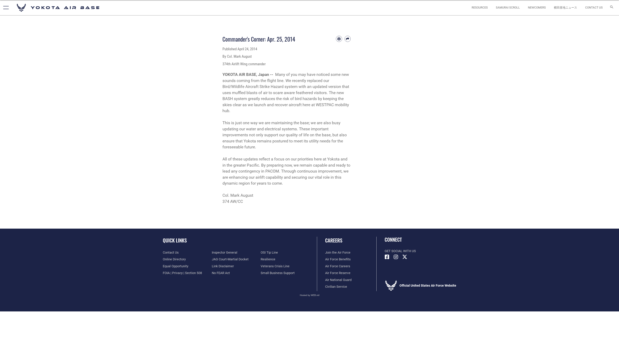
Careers (333, 240)
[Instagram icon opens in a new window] (395, 257)
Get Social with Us (400, 251)
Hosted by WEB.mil (309, 295)
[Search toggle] (611, 7)
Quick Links (175, 240)
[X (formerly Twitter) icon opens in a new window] (404, 257)
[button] (5, 7)
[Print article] (339, 39)
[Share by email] (348, 39)
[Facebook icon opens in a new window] (387, 257)
